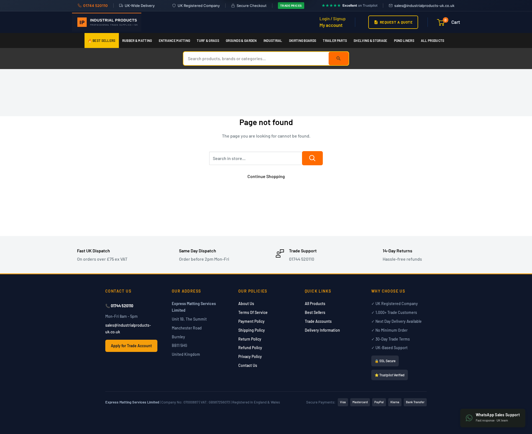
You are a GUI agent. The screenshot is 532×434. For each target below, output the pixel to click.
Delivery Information (322, 330)
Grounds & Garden (241, 40)
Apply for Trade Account (131, 345)
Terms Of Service (253, 312)
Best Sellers (315, 312)
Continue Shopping (266, 176)
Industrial (273, 40)
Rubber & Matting (137, 40)
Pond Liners (404, 40)
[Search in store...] (312, 158)
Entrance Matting (174, 40)
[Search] (339, 58)
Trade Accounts (318, 321)
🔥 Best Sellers (102, 40)
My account (330, 25)
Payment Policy (251, 321)
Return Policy (249, 339)
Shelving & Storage (370, 40)
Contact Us (247, 365)
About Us (246, 303)
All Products (432, 40)
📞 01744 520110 (119, 305)
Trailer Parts (335, 40)
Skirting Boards (302, 40)
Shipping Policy (251, 330)
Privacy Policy (250, 356)
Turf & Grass (208, 40)
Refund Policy (250, 347)
